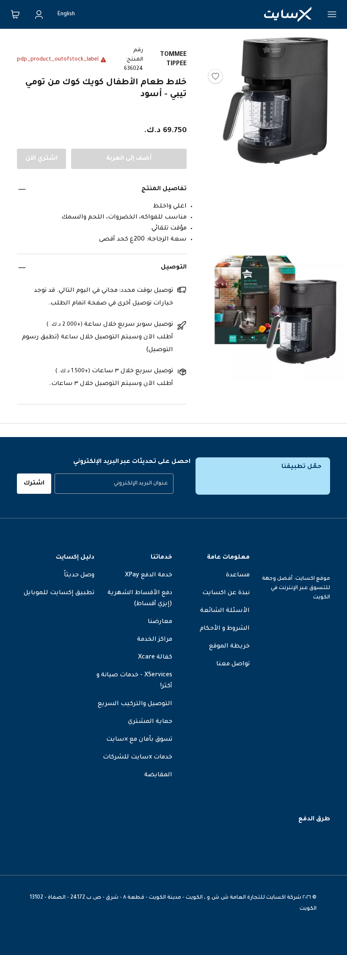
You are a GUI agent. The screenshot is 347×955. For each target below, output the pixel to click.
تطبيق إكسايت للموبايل (59, 593)
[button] (275, 138)
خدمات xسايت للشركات (137, 757)
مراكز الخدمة (154, 640)
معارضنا (160, 622)
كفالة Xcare (155, 657)
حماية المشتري (150, 722)
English (66, 14)
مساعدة (238, 575)
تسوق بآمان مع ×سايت (139, 739)
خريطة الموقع (229, 646)
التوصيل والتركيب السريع (135, 704)
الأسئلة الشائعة (225, 611)
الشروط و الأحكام (225, 629)
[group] (114, 483)
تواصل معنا (233, 664)
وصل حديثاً (79, 575)
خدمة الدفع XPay (148, 575)
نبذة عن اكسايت (226, 593)
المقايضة (158, 775)
